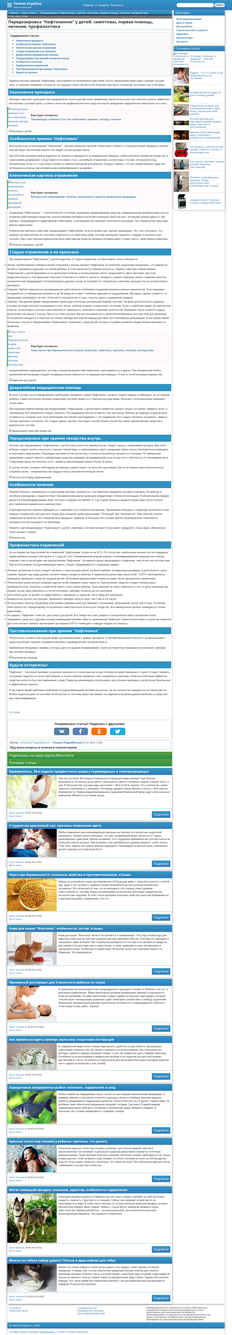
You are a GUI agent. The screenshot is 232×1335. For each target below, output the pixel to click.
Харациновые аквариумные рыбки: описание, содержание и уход (62, 1087)
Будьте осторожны (27, 72)
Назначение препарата (29, 40)
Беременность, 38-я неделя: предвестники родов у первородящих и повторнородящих (79, 771)
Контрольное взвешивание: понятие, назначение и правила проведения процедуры (83, 196)
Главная (88, 5)
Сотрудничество (87, 1308)
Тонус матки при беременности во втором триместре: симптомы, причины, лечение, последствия (92, 350)
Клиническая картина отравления (36, 47)
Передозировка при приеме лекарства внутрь (42, 58)
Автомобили (184, 26)
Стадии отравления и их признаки (36, 51)
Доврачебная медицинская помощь (37, 54)
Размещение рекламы (91, 1310)
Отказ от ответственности (73, 1331)
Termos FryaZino (27, 3)
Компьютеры (184, 37)
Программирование (188, 19)
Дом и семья (15, 816)
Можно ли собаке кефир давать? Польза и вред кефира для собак (62, 1260)
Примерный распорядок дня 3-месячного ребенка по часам (57, 982)
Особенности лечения (29, 61)
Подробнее (161, 814)
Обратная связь (18, 1310)
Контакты (117, 5)
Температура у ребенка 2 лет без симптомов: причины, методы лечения (76, 119)
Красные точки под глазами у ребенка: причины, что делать (58, 1141)
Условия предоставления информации (32, 1331)
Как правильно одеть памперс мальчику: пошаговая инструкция (61, 1039)
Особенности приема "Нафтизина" (36, 44)
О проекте (102, 5)
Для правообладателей (91, 1313)
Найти (220, 5)
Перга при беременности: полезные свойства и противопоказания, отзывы (70, 875)
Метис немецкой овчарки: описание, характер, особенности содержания (68, 1190)
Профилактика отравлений (32, 65)
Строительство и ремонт (192, 30)
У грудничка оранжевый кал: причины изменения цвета (55, 825)
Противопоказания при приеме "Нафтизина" (42, 69)
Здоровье (182, 34)
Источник (14, 712)
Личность (182, 41)
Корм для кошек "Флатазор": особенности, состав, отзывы (56, 928)
